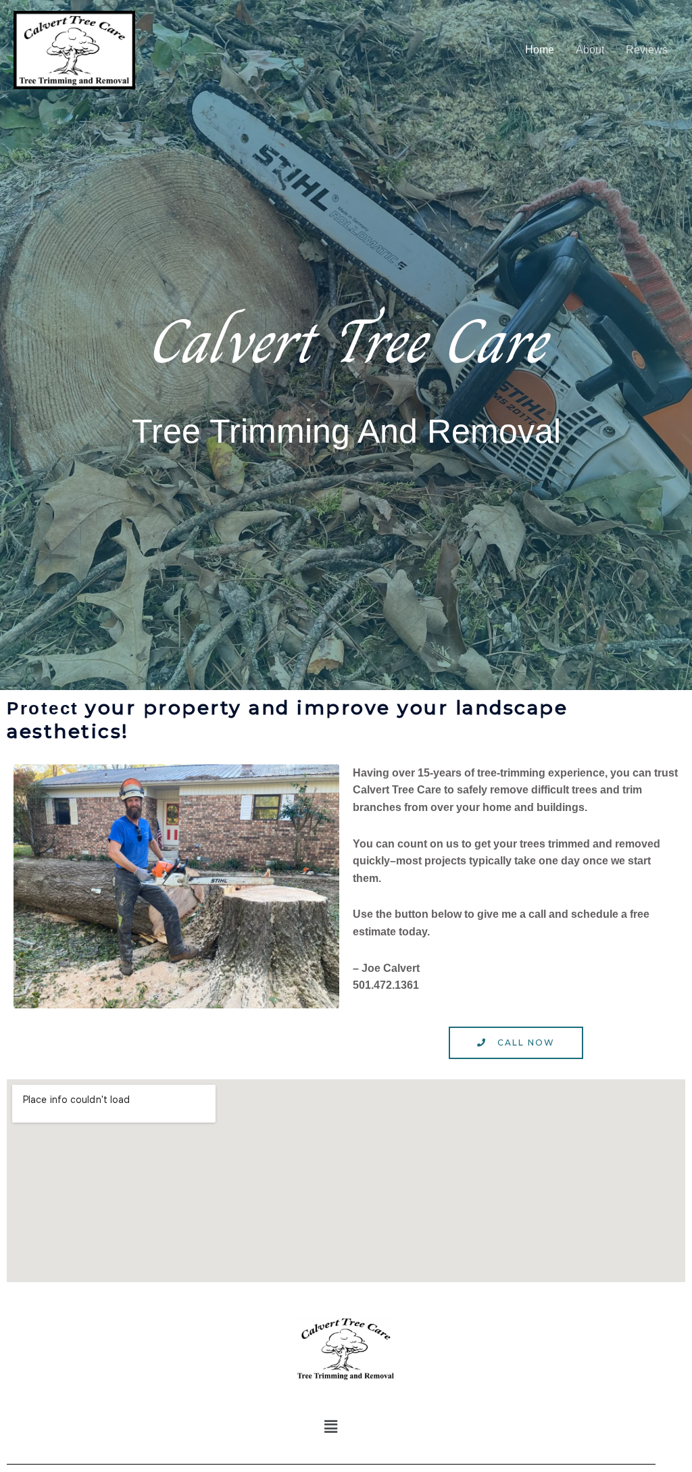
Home (539, 49)
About (590, 49)
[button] (331, 1427)
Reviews (647, 49)
